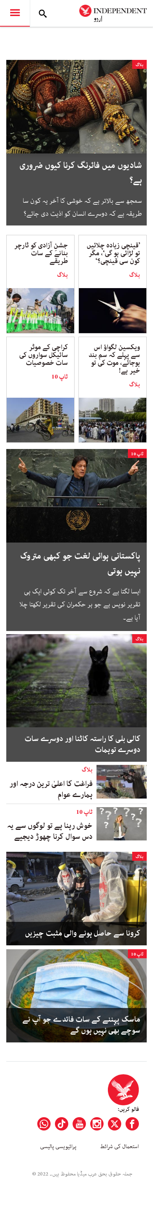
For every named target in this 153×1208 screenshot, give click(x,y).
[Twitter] (114, 1123)
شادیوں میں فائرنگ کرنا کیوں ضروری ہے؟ (80, 173)
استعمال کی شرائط (119, 1146)
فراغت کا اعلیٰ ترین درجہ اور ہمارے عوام (51, 789)
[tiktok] (61, 1123)
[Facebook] (132, 1123)
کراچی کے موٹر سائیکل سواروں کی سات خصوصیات (43, 355)
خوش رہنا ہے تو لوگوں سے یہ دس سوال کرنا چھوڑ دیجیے (50, 831)
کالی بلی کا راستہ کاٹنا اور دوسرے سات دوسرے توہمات (82, 744)
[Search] (42, 13)
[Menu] (15, 13)
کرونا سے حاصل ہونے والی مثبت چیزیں (82, 933)
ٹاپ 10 (59, 377)
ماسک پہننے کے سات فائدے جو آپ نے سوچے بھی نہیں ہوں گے (81, 1025)
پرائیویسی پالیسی (58, 1146)
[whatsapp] (44, 1123)
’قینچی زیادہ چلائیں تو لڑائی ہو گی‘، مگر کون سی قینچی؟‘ (113, 253)
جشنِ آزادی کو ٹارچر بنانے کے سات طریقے (41, 253)
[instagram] (97, 1123)
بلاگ (139, 64)
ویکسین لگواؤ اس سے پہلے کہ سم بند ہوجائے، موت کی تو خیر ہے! (114, 359)
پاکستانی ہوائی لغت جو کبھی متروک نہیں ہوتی (80, 563)
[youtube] (79, 1123)
